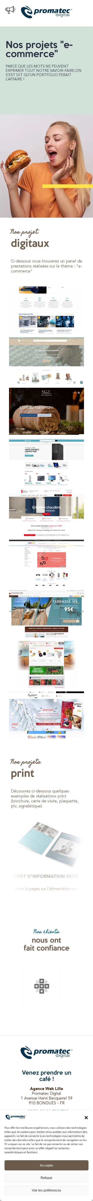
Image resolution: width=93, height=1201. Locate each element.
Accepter (46, 1165)
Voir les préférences (46, 1190)
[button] (86, 1117)
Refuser (46, 1178)
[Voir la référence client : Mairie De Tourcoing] (38, 987)
